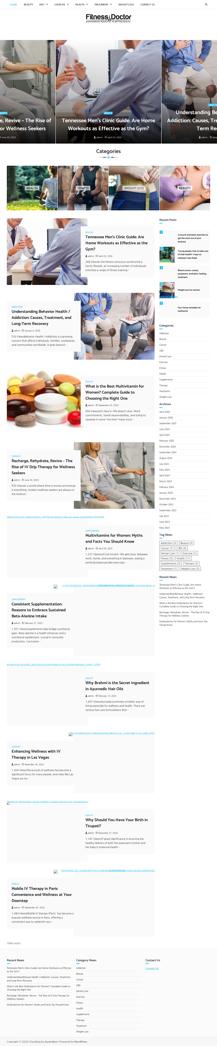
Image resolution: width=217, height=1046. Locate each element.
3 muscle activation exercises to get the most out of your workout (193, 238)
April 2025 (164, 435)
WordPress (80, 1041)
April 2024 (164, 475)
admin (99, 137)
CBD (161, 350)
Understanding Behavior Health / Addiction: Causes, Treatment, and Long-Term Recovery (41, 317)
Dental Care (165, 356)
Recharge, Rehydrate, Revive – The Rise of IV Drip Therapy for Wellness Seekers (43, 467)
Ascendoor (51, 1041)
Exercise (59, 4)
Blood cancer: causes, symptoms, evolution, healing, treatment (192, 274)
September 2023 (167, 510)
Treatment (101, 4)
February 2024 (166, 487)
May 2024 (164, 469)
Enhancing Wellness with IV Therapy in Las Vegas (36, 754)
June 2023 (164, 521)
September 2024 (167, 452)
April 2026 (164, 411)
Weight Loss (126, 4)
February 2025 (166, 440)
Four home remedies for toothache (189, 309)
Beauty (28, 4)
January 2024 (166, 492)
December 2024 (167, 446)
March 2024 (165, 481)
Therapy (16, 456)
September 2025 (167, 423)
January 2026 (166, 417)
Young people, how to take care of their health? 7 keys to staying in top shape (193, 254)
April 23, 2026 (115, 137)
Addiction (17, 307)
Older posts (13, 943)
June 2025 (164, 429)
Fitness (15, 884)
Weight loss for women (189, 290)
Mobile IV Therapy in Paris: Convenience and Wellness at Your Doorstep (42, 894)
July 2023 (164, 516)
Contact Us (147, 4)
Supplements (92, 531)
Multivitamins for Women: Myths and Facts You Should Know (114, 538)
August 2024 (165, 458)
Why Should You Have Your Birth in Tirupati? (116, 823)
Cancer (162, 344)
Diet (41, 4)
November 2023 (167, 498)
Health (79, 4)
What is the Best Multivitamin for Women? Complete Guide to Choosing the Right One (114, 392)
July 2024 (164, 464)
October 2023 (166, 504)
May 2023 (164, 527)
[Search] (206, 4)
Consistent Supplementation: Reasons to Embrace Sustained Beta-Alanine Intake (39, 610)
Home (13, 4)
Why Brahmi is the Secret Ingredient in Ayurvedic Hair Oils (117, 686)
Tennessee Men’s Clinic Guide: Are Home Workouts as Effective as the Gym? (108, 124)
